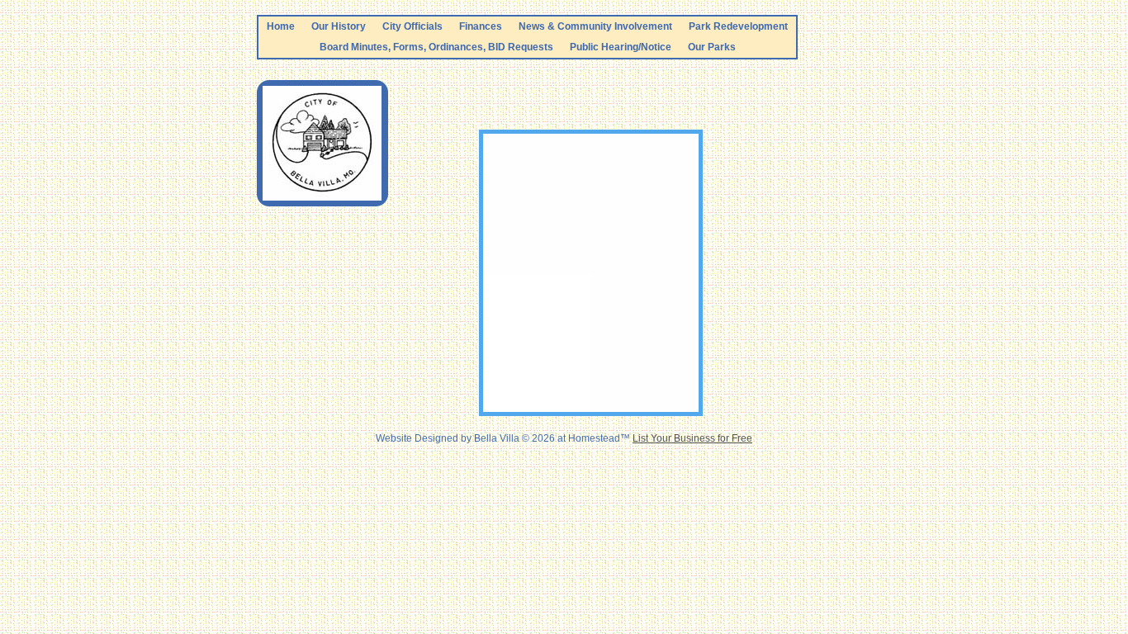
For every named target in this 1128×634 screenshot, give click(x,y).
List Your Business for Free (692, 438)
